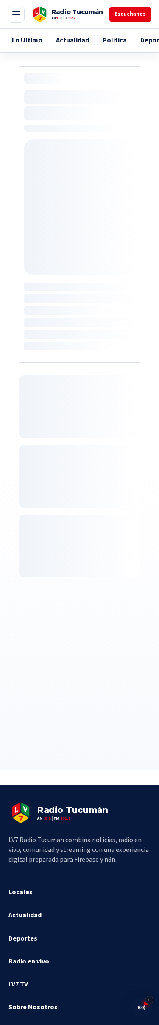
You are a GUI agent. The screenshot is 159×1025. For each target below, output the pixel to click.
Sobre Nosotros (33, 1007)
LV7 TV (18, 984)
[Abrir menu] (16, 14)
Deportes (22, 938)
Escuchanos (130, 14)
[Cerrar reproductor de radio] (149, 1000)
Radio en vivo (28, 961)
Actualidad (72, 40)
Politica (115, 40)
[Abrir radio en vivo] (141, 1007)
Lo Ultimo (27, 40)
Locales (20, 892)
